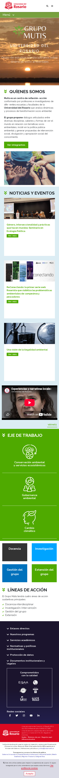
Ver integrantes (16, 145)
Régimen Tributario (28, 756)
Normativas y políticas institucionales (21, 647)
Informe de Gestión (45, 754)
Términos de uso (34, 737)
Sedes (24, 737)
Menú (7, 15)
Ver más (52, 424)
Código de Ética (40, 756)
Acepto (29, 773)
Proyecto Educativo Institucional (28, 754)
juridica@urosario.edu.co (46, 748)
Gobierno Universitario (9, 754)
